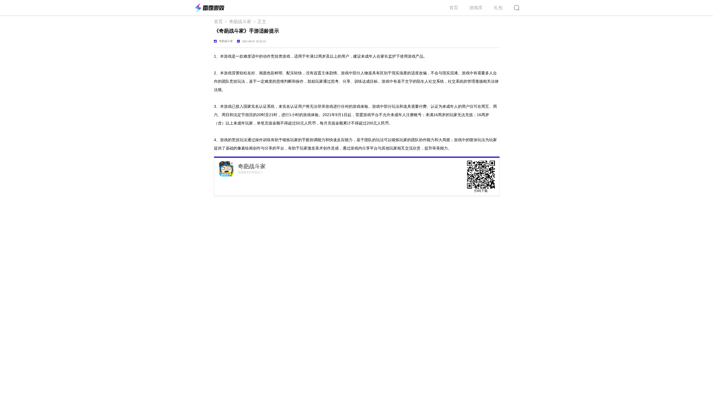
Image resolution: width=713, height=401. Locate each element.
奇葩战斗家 (240, 21)
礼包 (498, 7)
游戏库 (476, 7)
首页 (453, 7)
